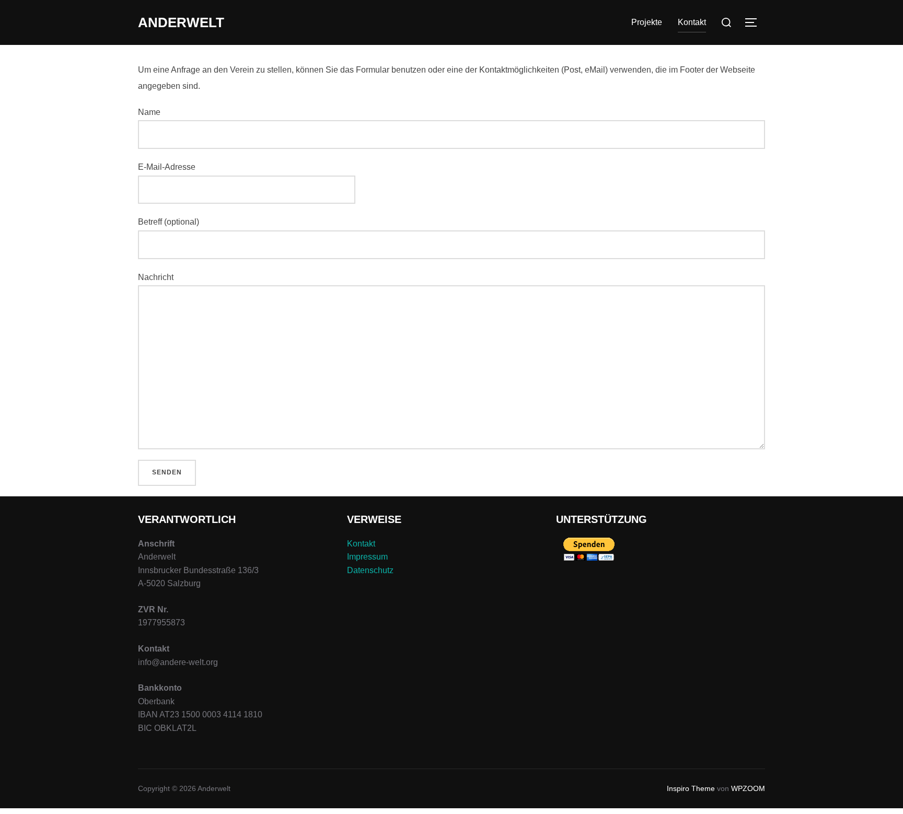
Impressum (367, 556)
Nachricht (155, 277)
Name (149, 112)
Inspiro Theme (691, 788)
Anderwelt (181, 22)
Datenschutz (370, 570)
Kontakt (361, 543)
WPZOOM (748, 788)
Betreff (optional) (168, 221)
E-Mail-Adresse (166, 166)
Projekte (646, 22)
